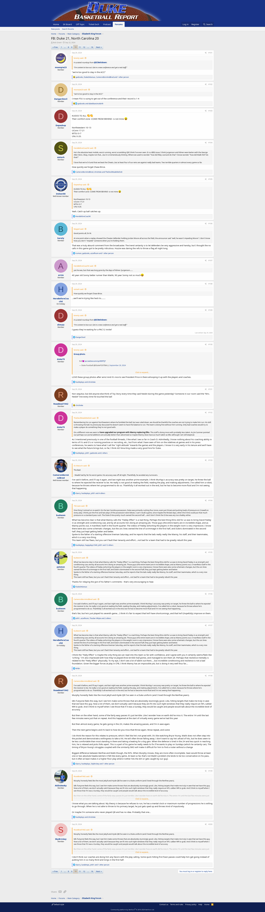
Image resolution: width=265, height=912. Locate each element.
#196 (210, 594)
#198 (210, 675)
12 (84, 47)
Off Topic (80, 24)
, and (99, 172)
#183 (210, 111)
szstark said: (79, 289)
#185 (210, 179)
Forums (119, 24)
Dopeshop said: (80, 184)
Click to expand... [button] (142, 372)
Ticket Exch (94, 24)
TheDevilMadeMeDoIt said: (85, 418)
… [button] (65, 47)
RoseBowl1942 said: (82, 776)
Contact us (163, 904)
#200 (210, 824)
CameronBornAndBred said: (85, 599)
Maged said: (79, 229)
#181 (210, 53)
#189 (210, 310)
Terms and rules (176, 904)
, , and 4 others (90, 493)
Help (200, 904)
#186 (210, 223)
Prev (56, 47)
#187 (210, 260)
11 (80, 47)
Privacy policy (190, 904)
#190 (210, 344)
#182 (210, 84)
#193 (210, 460)
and (90, 103)
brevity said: (79, 58)
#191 (210, 389)
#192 (210, 412)
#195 (210, 552)
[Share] (205, 52)
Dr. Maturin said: (80, 465)
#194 (210, 500)
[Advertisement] (101, 882)
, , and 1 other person (102, 77)
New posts (55, 29)
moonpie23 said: (80, 89)
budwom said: (79, 557)
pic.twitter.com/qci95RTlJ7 (95, 361)
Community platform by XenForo (132, 910)
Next (98, 47)
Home (56, 24)
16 (92, 47)
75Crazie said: (79, 506)
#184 (210, 142)
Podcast (107, 24)
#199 (210, 771)
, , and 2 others (92, 453)
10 (75, 47)
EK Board (67, 24)
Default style (58, 904)
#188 (210, 284)
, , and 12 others (94, 545)
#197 (210, 625)
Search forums (68, 29)
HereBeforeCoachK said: (83, 148)
